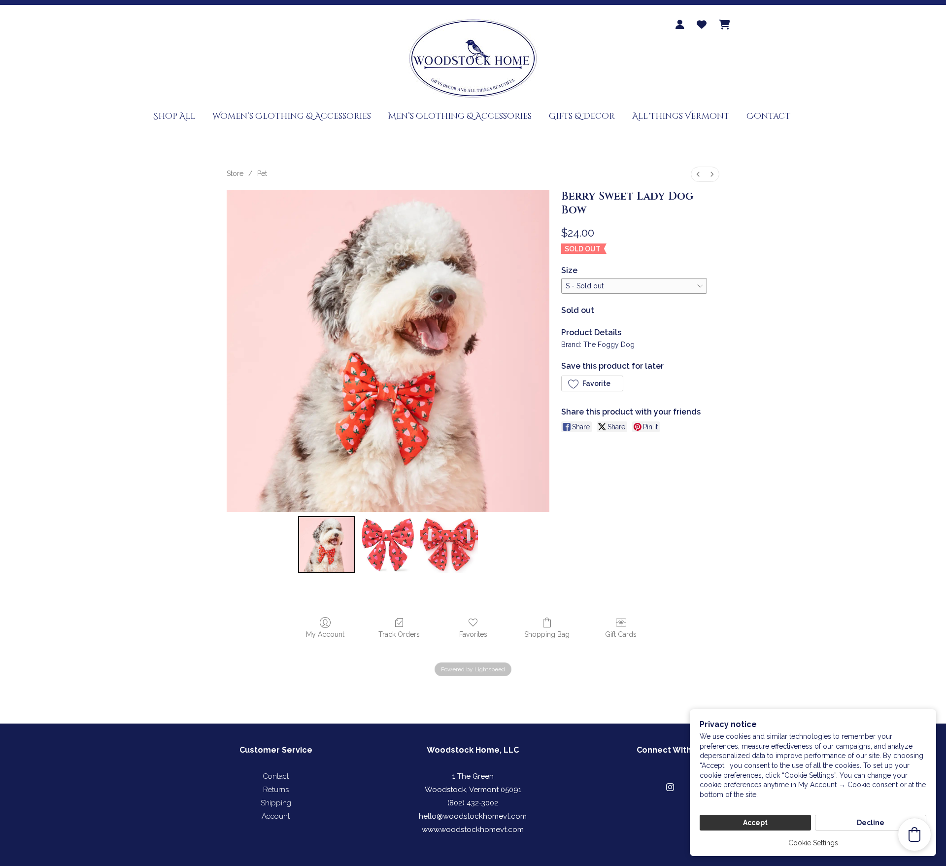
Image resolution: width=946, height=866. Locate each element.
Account (276, 816)
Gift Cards (621, 634)
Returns (276, 789)
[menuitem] (698, 174)
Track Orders (399, 634)
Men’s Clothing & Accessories (460, 116)
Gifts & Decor (582, 116)
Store (235, 173)
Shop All (174, 116)
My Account (325, 634)
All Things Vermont (680, 116)
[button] (592, 383)
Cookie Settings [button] (813, 843)
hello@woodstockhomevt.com (473, 816)
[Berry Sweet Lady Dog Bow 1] (387, 544)
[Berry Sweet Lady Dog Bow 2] (448, 544)
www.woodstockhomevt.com (473, 829)
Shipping (276, 802)
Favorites (473, 634)
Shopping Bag (547, 634)
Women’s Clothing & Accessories (291, 116)
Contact (768, 116)
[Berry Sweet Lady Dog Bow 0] (326, 544)
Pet (262, 173)
